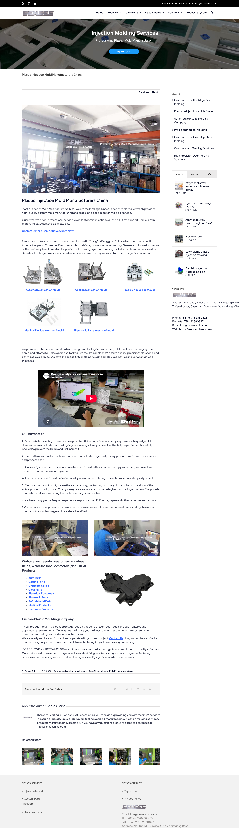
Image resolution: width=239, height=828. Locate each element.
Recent (194, 174)
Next (155, 92)
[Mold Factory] (179, 236)
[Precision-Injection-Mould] (139, 259)
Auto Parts (34, 578)
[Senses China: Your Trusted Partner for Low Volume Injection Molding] (120, 750)
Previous (143, 92)
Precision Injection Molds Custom (194, 111)
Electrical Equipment (41, 593)
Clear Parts (35, 589)
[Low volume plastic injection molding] (179, 251)
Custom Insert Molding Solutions (194, 148)
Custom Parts (32, 798)
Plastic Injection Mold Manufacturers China (113, 671)
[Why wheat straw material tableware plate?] (179, 183)
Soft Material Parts (40, 601)
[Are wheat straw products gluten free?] (179, 220)
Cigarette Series (38, 585)
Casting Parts (36, 581)
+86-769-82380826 (194, 317)
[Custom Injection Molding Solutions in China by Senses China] (91, 750)
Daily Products (33, 812)
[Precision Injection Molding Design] (179, 268)
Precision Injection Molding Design (196, 269)
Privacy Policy (132, 798)
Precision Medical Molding (190, 129)
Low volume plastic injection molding (197, 253)
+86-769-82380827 (191, 321)
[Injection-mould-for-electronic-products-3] (94, 299)
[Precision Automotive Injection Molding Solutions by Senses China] (62, 750)
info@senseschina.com (206, 3)
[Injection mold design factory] (179, 203)
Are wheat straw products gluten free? (198, 221)
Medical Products (39, 605)
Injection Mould (33, 791)
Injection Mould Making (76, 671)
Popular (179, 174)
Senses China (31, 671)
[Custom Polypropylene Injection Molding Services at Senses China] (33, 750)
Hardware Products (40, 609)
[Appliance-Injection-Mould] (91, 259)
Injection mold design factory (198, 204)
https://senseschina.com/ (195, 329)
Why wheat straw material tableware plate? (197, 186)
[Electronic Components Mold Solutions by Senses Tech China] (149, 750)
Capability (130, 791)
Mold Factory (193, 236)
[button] (212, 12)
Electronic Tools (38, 597)
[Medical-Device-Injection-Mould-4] (44, 299)
